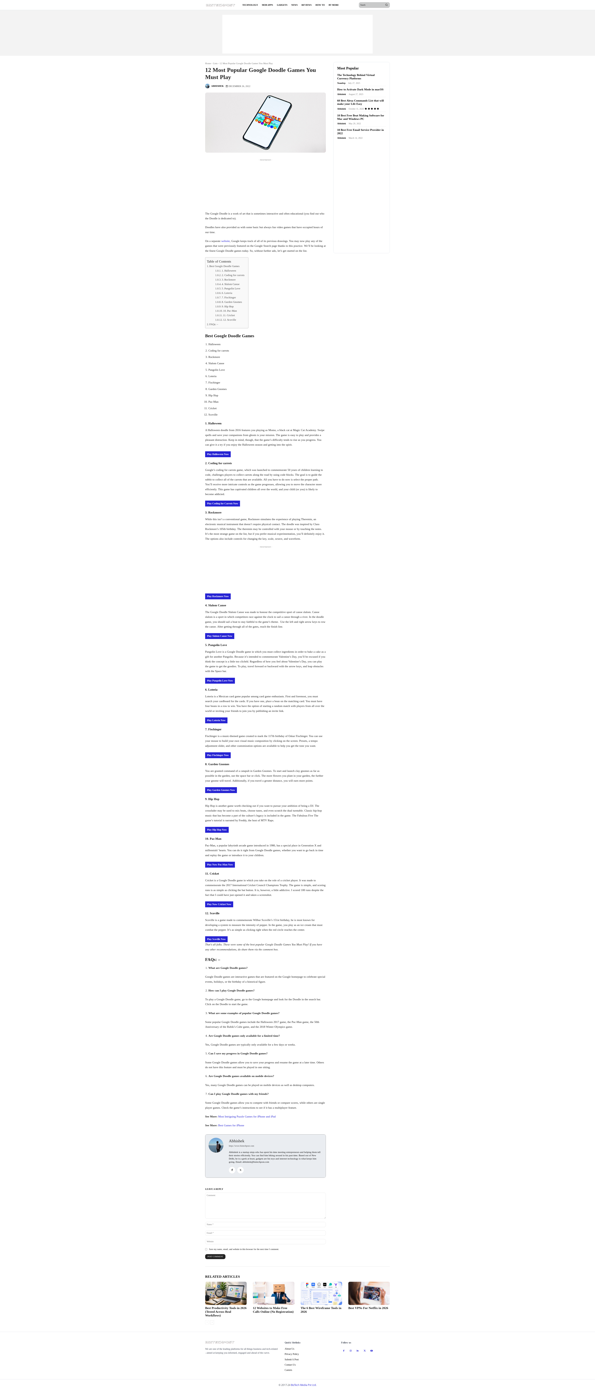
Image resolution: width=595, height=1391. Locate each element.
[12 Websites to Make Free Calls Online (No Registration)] (273, 1293)
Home (208, 63)
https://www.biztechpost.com (241, 1146)
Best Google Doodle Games (224, 266)
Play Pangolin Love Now (220, 680)
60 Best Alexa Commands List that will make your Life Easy (360, 102)
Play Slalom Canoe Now (219, 636)
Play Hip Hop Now (217, 829)
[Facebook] (232, 1170)
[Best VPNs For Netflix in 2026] (369, 1293)
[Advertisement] (297, 34)
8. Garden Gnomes (232, 302)
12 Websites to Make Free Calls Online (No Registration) (273, 1309)
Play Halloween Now (218, 454)
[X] (240, 1170)
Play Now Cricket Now (219, 904)
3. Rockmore (229, 279)
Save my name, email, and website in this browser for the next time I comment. (244, 1249)
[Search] (386, 5)
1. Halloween (229, 270)
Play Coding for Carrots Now (222, 503)
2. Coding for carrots (233, 275)
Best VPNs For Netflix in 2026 (368, 1308)
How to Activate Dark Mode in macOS (360, 89)
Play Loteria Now (216, 720)
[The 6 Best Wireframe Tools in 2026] (321, 1293)
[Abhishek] (208, 86)
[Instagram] (350, 1350)
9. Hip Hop (228, 306)
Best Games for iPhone (231, 1125)
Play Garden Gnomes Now (221, 790)
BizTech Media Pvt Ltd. (304, 1385)
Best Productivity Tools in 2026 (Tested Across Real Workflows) (226, 1311)
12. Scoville (229, 319)
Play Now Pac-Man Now (220, 864)
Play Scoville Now (216, 939)
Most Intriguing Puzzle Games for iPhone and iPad (246, 1116)
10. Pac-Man (230, 310)
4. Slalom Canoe (231, 284)
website (225, 241)
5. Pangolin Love (231, 288)
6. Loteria (227, 293)
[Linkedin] (357, 1350)
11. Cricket (229, 315)
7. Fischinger (229, 297)
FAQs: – (213, 324)
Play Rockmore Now (218, 596)
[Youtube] (371, 1350)
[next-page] (212, 1322)
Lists (215, 63)
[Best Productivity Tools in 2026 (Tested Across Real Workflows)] (226, 1293)
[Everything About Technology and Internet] (220, 4)
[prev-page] (207, 1322)
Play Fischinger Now (218, 755)
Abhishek (217, 86)
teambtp (341, 83)
